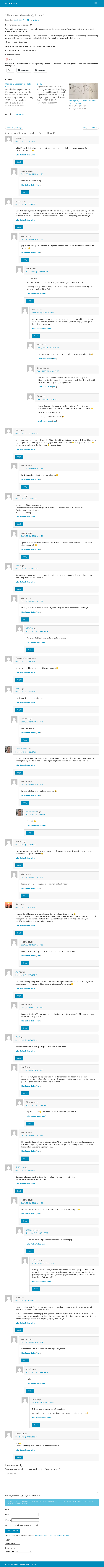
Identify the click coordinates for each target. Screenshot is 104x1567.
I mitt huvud (20, 748)
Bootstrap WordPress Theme (27, 1564)
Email (7, 1515)
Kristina (29, 628)
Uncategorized (18, 114)
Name (8, 1509)
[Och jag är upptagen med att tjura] (21, 95)
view (33, 155)
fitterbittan (11, 3)
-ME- (17, 688)
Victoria (36, 20)
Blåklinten (19, 1167)
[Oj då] (53, 93)
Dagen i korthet (89, 127)
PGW (17, 565)
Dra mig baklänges (15, 127)
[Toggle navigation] (96, 3)
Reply (19, 162)
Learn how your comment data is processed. (52, 1535)
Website (8, 1520)
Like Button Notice (23, 155)
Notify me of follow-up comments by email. (22, 1525)
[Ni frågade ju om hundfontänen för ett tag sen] (83, 91)
